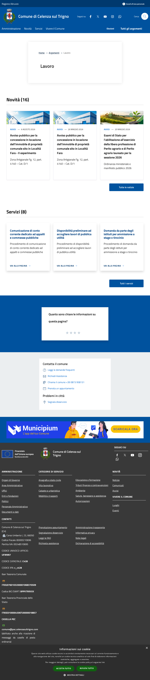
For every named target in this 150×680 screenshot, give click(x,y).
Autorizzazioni (83, 501)
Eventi (115, 510)
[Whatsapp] (119, 16)
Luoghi (115, 505)
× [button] (147, 648)
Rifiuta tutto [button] (87, 668)
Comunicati (118, 485)
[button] (75, 675)
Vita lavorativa (46, 485)
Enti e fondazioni (10, 496)
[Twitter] (97, 16)
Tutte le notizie (126, 187)
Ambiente (80, 490)
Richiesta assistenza (49, 543)
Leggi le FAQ (45, 538)
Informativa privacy (85, 532)
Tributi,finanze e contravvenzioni (92, 485)
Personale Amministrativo (15, 506)
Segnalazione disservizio (51, 532)
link (103, 662)
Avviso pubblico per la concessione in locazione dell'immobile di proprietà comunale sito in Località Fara (73, 144)
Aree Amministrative (12, 485)
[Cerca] (144, 16)
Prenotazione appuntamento (53, 527)
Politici (5, 501)
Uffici (4, 490)
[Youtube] (104, 16)
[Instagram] (111, 16)
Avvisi (13, 129)
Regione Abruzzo (10, 4)
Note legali (81, 538)
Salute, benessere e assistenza (91, 496)
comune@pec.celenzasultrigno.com (20, 629)
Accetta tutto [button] (63, 668)
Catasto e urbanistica (49, 490)
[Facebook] (89, 16)
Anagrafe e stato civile (50, 480)
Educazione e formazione (88, 480)
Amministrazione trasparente (90, 527)
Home (42, 53)
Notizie (116, 480)
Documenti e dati (10, 512)
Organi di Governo (11, 480)
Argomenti (54, 53)
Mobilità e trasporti (48, 496)
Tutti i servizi (126, 283)
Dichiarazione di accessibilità (90, 543)
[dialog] (75, 662)
